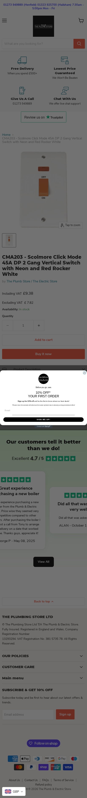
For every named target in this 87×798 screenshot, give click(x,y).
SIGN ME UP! (43, 419)
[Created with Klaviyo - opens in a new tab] (44, 426)
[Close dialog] (84, 372)
